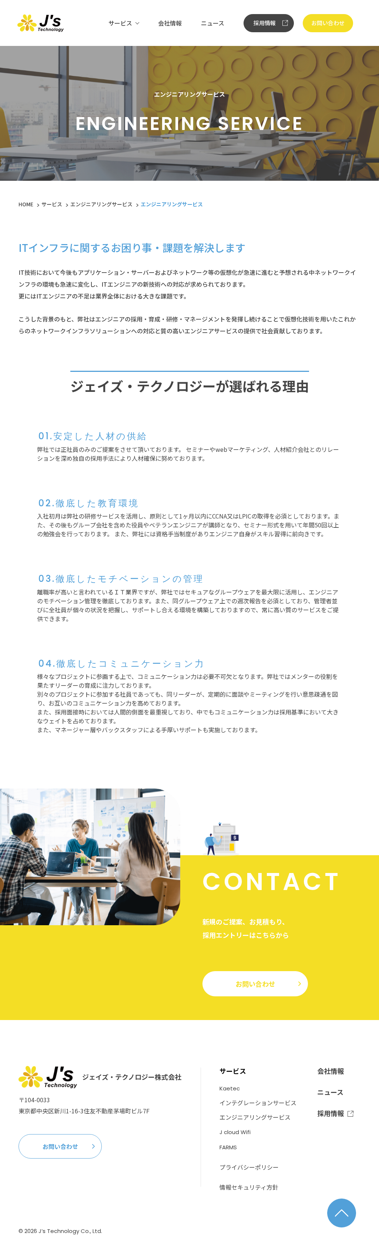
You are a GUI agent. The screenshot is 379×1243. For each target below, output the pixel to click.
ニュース (212, 23)
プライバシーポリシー (249, 1167)
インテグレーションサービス (257, 1102)
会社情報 (170, 23)
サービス (120, 23)
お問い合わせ (328, 23)
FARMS (228, 1147)
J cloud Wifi (235, 1132)
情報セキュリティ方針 (248, 1187)
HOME (26, 204)
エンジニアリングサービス (101, 204)
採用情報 (265, 23)
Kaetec (229, 1088)
